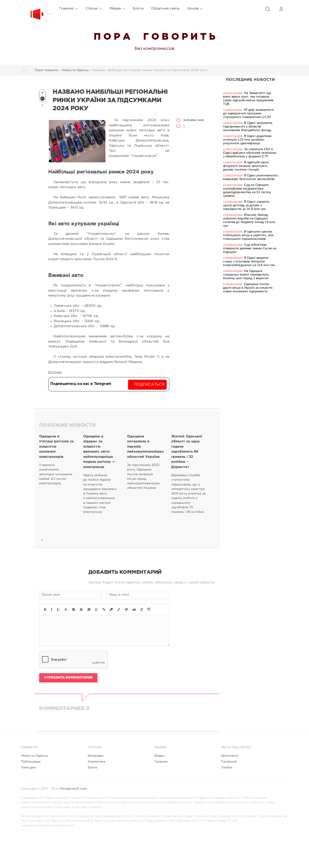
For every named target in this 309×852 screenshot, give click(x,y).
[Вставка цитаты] (134, 609)
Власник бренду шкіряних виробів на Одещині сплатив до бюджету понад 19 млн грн (249, 220)
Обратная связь (165, 8)
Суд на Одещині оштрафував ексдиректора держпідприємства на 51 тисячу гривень (247, 190)
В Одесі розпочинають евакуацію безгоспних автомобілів (250, 177)
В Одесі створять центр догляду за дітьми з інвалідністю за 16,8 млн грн (246, 205)
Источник (55, 372)
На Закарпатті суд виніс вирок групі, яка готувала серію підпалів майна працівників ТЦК (248, 98)
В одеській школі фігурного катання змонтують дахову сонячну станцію (246, 165)
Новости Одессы (34, 755)
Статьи (92, 8)
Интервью (95, 755)
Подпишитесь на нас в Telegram (80, 384)
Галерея (161, 761)
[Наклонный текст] (51, 609)
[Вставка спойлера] (149, 609)
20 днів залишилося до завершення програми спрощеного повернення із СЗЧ (248, 113)
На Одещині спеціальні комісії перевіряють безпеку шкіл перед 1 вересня (246, 274)
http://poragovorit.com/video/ (233, 816)
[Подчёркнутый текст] (58, 609)
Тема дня (28, 767)
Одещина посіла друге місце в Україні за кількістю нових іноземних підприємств (248, 287)
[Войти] (281, 9)
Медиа (115, 8)
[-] (42, 99)
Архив (193, 8)
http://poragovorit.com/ (113, 816)
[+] (42, 92)
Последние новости (250, 80)
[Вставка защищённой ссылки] (111, 609)
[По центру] (81, 609)
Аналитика (96, 761)
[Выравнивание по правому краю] (89, 609)
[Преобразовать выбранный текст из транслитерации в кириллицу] (141, 609)
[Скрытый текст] (126, 609)
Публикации (31, 761)
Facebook (229, 761)
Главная (66, 8)
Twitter (226, 767)
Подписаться (149, 384)
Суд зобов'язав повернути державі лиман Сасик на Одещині (249, 248)
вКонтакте (229, 755)
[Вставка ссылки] (104, 609)
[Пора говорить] (36, 8)
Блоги (138, 8)
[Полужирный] (45, 609)
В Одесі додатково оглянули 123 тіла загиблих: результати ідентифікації (247, 139)
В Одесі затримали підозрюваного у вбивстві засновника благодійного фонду (247, 126)
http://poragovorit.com (188, 820)
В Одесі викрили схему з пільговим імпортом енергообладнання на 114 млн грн (249, 261)
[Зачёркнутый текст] (66, 609)
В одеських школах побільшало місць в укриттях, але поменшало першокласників (248, 235)
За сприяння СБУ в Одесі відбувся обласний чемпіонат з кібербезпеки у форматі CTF (249, 152)
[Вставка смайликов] (96, 609)
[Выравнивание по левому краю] (74, 609)
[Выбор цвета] (119, 609)
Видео (159, 755)
